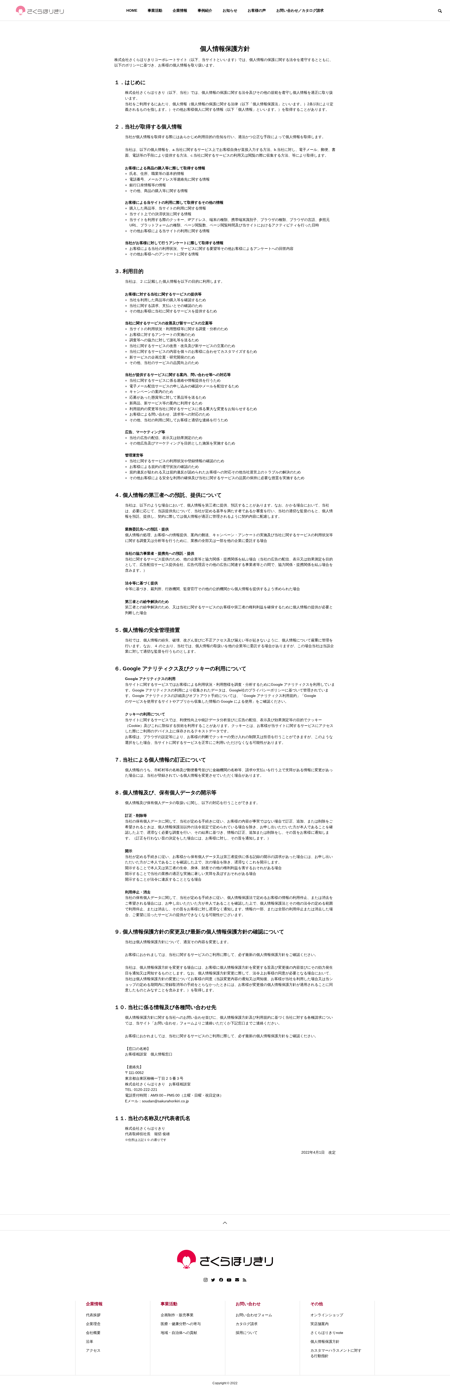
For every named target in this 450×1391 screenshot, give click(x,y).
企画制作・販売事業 (177, 1315)
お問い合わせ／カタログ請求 (300, 10)
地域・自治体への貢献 (179, 1333)
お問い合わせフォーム (254, 1315)
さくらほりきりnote (326, 1333)
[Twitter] (213, 1280)
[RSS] (244, 1280)
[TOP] (225, 1222)
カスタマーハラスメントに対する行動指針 (335, 1353)
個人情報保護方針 (325, 1341)
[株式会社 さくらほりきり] (40, 10)
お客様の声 (257, 10)
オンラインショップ (326, 1315)
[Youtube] (229, 1280)
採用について (247, 1333)
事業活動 (155, 10)
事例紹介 (205, 10)
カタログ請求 (247, 1324)
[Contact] (237, 1280)
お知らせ (230, 10)
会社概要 (93, 1333)
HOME (131, 10)
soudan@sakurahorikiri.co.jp (165, 1101)
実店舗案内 (319, 1324)
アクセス (93, 1350)
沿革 (89, 1341)
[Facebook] (221, 1280)
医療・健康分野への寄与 (181, 1324)
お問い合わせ (248, 1304)
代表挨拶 (93, 1315)
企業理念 (93, 1324)
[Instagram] (206, 1280)
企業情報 (180, 10)
